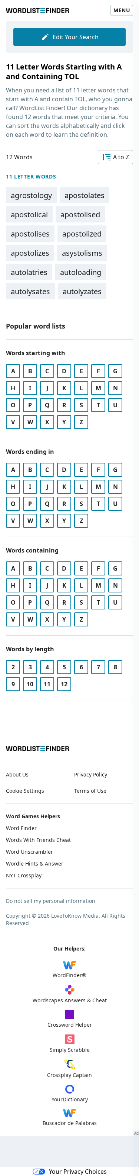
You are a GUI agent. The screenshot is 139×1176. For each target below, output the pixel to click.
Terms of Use (90, 790)
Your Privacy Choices (78, 1171)
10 (30, 684)
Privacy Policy (90, 774)
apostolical (29, 215)
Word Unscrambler (29, 851)
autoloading (80, 272)
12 (64, 684)
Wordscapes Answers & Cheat (70, 1000)
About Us (17, 774)
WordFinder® (69, 975)
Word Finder (21, 828)
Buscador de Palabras (70, 1122)
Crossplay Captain (69, 1074)
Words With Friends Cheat (38, 839)
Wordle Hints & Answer (34, 863)
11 (47, 684)
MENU (121, 10)
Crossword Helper (69, 1024)
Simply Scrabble (70, 1049)
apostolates (84, 195)
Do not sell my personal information (50, 900)
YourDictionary (70, 1099)
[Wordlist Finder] (37, 748)
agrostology (31, 195)
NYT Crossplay (24, 875)
